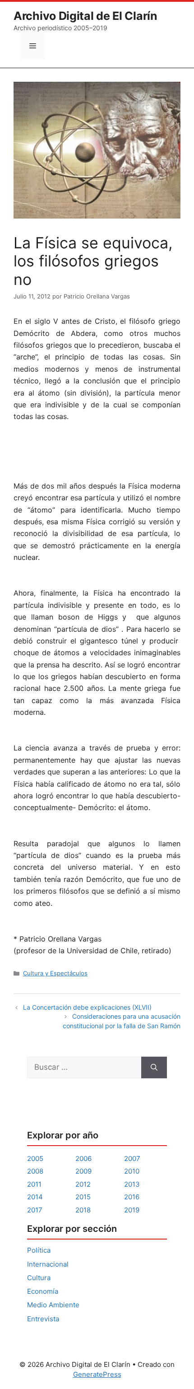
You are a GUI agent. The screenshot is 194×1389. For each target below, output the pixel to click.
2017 (34, 1210)
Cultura (39, 1277)
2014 (35, 1197)
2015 (83, 1197)
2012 (83, 1184)
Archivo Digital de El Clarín (85, 16)
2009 (83, 1171)
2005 (35, 1158)
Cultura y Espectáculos (55, 973)
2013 (132, 1184)
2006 (83, 1158)
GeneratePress (97, 1374)
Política (39, 1250)
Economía (42, 1291)
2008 (35, 1171)
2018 (83, 1210)
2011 (34, 1184)
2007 (132, 1158)
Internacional (48, 1264)
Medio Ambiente (53, 1304)
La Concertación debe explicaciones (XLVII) (87, 1007)
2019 (131, 1210)
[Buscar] (154, 1067)
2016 (131, 1197)
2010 (131, 1171)
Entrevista (43, 1318)
